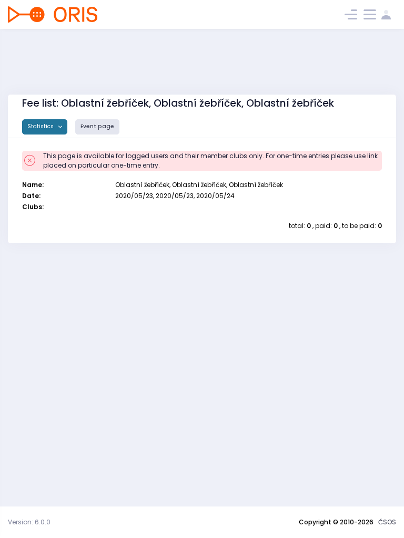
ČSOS (387, 522)
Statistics (41, 126)
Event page (97, 126)
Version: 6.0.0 (29, 522)
